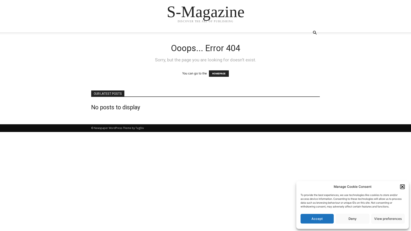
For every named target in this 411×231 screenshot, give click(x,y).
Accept (317, 219)
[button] (402, 187)
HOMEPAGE (219, 73)
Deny (352, 219)
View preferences (388, 219)
